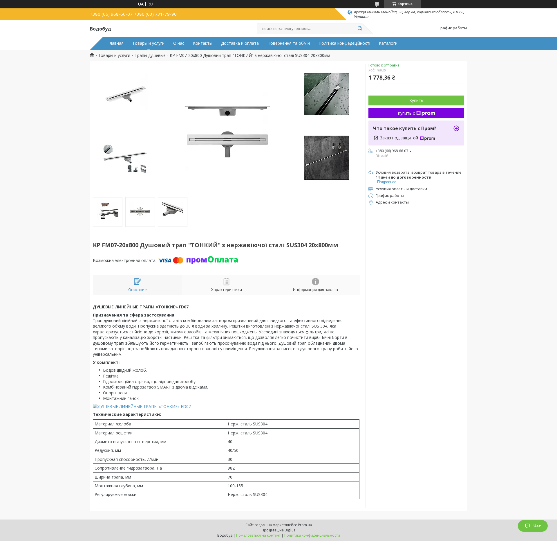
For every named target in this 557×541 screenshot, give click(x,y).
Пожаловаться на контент (258, 535)
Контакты (202, 43)
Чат (537, 526)
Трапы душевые (150, 55)
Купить (416, 100)
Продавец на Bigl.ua (279, 530)
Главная (115, 43)
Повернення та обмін (288, 43)
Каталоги (388, 43)
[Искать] (360, 29)
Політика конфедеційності (344, 43)
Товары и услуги (148, 43)
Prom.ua (305, 524)
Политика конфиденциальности (312, 535)
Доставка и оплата (240, 43)
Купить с (406, 113)
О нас (178, 43)
